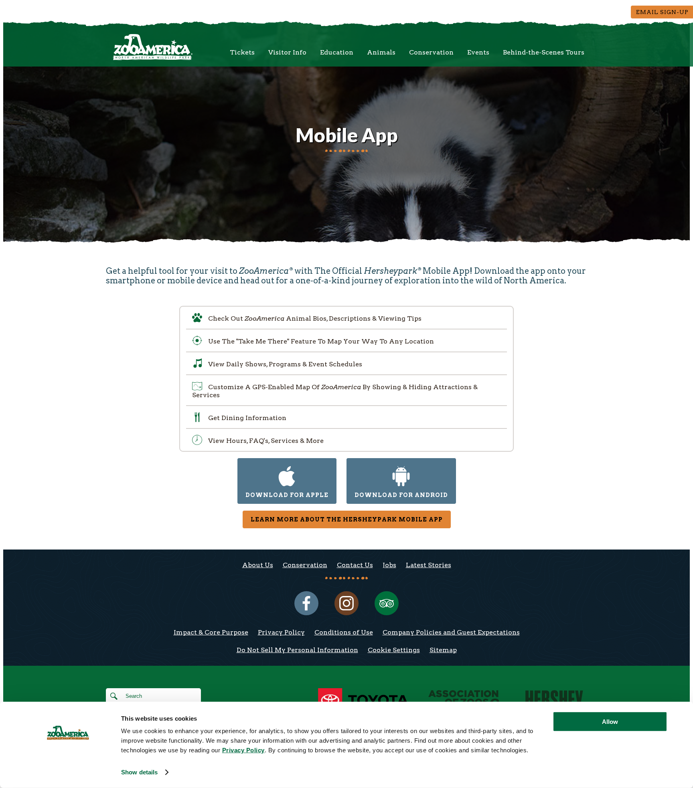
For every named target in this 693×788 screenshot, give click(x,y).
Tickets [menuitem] (242, 52)
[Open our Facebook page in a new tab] (306, 603)
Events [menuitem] (478, 52)
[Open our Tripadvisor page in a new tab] (387, 603)
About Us (257, 565)
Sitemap (443, 650)
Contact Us (355, 565)
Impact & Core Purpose (211, 632)
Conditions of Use (343, 632)
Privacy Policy (281, 632)
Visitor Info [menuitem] (287, 52)
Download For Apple (286, 495)
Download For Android (401, 495)
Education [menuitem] (336, 52)
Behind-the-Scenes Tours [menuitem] (543, 52)
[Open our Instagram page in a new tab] (346, 603)
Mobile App (347, 134)
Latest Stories (428, 565)
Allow (610, 721)
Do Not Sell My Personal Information (297, 650)
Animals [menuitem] (381, 52)
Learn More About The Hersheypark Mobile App (347, 519)
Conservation (305, 565)
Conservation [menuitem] (431, 52)
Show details (139, 772)
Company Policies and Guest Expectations (451, 632)
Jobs (389, 565)
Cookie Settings (394, 650)
